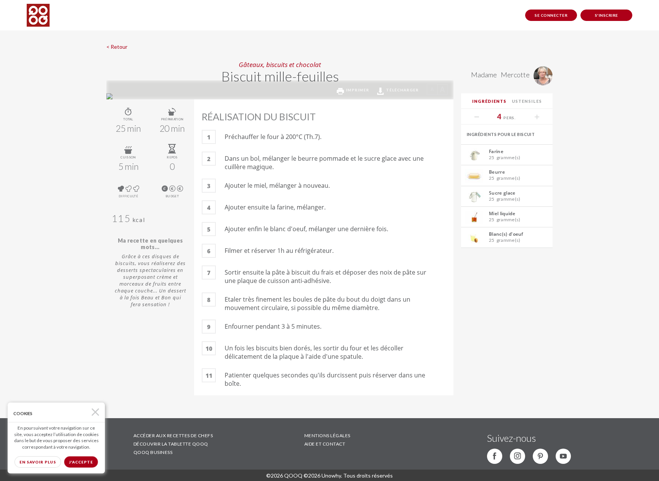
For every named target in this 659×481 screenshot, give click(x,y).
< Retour (116, 46)
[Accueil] (38, 15)
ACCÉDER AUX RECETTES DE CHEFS (173, 435)
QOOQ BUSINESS (153, 452)
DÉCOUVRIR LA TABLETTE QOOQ (170, 444)
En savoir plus (37, 462)
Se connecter (551, 15)
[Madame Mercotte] (541, 82)
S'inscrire (606, 15)
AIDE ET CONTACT (325, 444)
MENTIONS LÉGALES (327, 435)
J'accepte (81, 462)
